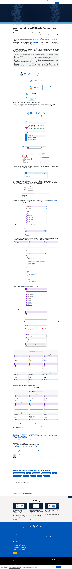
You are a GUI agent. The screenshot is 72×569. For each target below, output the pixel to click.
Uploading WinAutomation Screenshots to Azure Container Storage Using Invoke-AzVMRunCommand (33, 450)
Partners (40, 559)
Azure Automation (36, 473)
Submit (15, 552)
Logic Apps (35, 42)
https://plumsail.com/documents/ (21, 437)
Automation (33, 475)
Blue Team (40, 475)
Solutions (31, 559)
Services (36, 559)
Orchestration (26, 475)
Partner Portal (49, 559)
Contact (58, 559)
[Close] (71, 567)
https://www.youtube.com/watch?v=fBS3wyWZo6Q (28, 439)
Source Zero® (46, 475)
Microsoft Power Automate (27, 470)
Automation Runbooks (46, 473)
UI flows (42, 43)
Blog (18, 24)
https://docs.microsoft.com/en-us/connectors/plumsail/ (22, 438)
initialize (25, 286)
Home (13, 24)
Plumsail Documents (53, 200)
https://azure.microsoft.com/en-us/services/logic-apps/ (28, 434)
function (23, 202)
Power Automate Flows (39, 470)
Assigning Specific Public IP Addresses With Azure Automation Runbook (28, 446)
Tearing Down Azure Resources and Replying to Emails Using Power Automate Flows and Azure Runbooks (34, 451)
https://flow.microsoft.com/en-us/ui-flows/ (23, 433)
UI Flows (47, 470)
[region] (36, 567)
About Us (53, 559)
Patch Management (17, 475)
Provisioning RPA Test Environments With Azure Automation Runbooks (28, 445)
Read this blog (15, 519)
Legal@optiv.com (29, 493)
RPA (28, 473)
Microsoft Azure (17, 470)
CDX (54, 473)
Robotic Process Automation (19, 473)
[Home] (15, 3)
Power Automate (54, 39)
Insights (16, 24)
